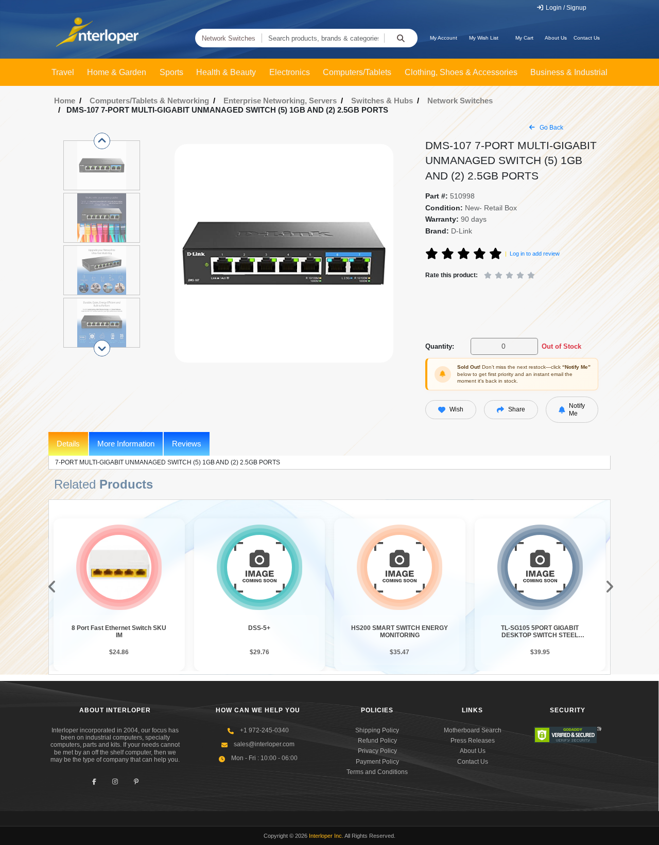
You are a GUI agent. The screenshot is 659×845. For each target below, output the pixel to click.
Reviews (186, 443)
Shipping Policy (377, 730)
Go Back (550, 127)
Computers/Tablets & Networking (149, 100)
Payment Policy (377, 761)
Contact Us (587, 38)
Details (68, 443)
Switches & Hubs (382, 100)
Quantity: (439, 346)
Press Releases (472, 740)
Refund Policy (377, 740)
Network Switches (228, 38)
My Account (443, 38)
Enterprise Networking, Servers (280, 100)
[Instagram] (115, 782)
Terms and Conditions (377, 772)
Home (64, 100)
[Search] (401, 38)
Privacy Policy (377, 750)
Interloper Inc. (326, 836)
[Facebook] (94, 782)
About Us (556, 38)
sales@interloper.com (264, 744)
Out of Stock (561, 346)
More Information (125, 443)
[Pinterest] (136, 782)
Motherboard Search (472, 730)
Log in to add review (535, 253)
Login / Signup (565, 7)
